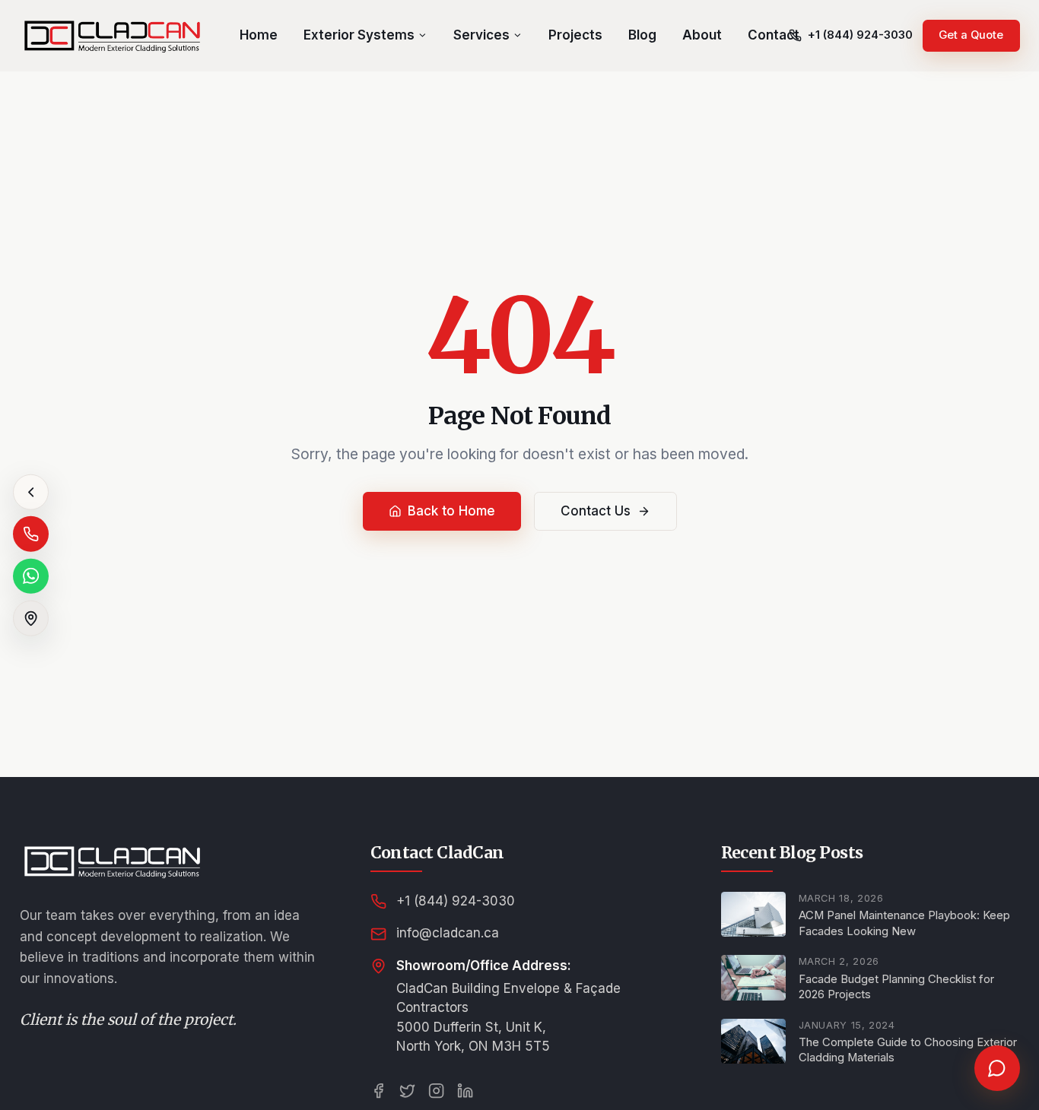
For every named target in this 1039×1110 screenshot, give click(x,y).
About (702, 35)
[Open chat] (997, 1068)
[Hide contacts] (31, 492)
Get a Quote (971, 35)
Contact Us (596, 511)
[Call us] (31, 534)
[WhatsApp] (31, 576)
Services (481, 35)
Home (259, 35)
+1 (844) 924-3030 (455, 901)
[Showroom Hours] (31, 618)
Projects (575, 35)
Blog (642, 35)
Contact (773, 35)
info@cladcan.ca (447, 932)
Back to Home (451, 511)
